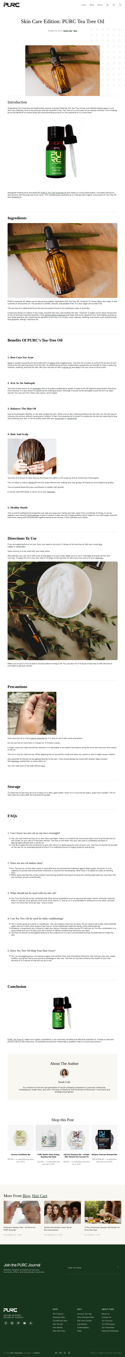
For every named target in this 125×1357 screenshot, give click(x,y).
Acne (10, 363)
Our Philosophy (108, 1324)
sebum (52, 363)
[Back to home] (12, 5)
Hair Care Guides (84, 1320)
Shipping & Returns (113, 1353)
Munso (37, 1353)
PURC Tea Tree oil (15, 1039)
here (43, 766)
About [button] (100, 5)
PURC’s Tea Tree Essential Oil (53, 193)
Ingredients (82, 1324)
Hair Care (39, 1195)
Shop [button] (84, 5)
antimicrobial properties (55, 315)
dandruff (32, 482)
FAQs (79, 1331)
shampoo (51, 492)
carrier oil (67, 367)
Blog (92, 5)
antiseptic (37, 388)
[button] (107, 5)
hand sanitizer (33, 515)
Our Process (107, 1320)
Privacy (93, 1353)
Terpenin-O (16, 197)
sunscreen (59, 418)
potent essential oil (39, 738)
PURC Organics (16, 1353)
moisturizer (72, 418)
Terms (101, 1353)
